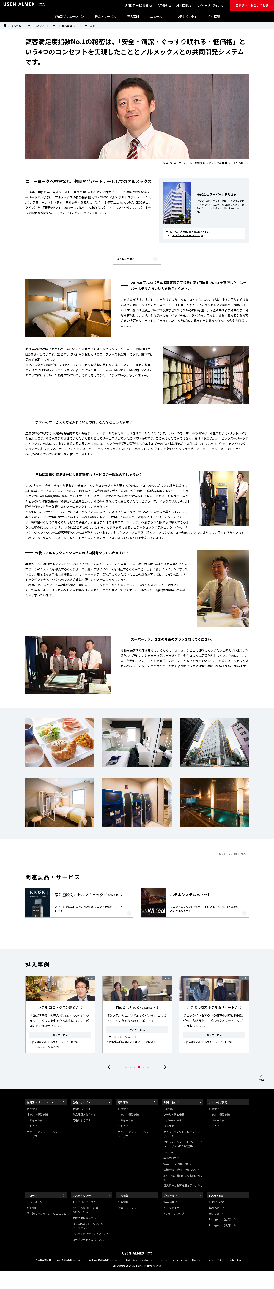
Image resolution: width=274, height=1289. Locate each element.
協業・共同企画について (177, 1164)
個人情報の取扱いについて (70, 1260)
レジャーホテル (36, 1120)
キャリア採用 (171, 1208)
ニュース (32, 1195)
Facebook (215, 1208)
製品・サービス (82, 1102)
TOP (262, 1080)
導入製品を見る (125, 259)
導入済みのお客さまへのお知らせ (46, 1213)
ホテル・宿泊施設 (35, 25)
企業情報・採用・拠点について (181, 1169)
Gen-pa (168, 1152)
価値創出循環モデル (84, 1218)
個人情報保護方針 (42, 1260)
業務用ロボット (172, 1158)
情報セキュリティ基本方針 (139, 1260)
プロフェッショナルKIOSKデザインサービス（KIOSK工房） (182, 1144)
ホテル (53, 25)
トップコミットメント (86, 1202)
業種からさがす (82, 1109)
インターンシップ (173, 1213)
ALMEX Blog (183, 5)
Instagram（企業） (221, 1219)
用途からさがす (82, 1120)
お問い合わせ (171, 1102)
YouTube (214, 1213)
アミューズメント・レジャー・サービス (45, 1134)
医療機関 (32, 1109)
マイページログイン (208, 5)
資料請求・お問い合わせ (252, 5)
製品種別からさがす (84, 1114)
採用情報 (162, 5)
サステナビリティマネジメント (91, 1234)
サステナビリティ (83, 1195)
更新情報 (32, 1208)
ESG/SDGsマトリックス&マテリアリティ (88, 1226)
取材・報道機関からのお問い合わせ (183, 1177)
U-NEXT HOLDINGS (136, 5)
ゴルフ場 (32, 1126)
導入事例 (16, 25)
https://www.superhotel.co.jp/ (187, 235)
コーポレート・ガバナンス (88, 1239)
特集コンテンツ (127, 1208)
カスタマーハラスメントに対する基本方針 (179, 1260)
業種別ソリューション (40, 1102)
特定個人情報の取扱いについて (104, 1260)
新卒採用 (168, 1202)
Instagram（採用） (221, 1225)
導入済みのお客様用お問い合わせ (183, 1185)
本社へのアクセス (215, 1260)
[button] (164, 1067)
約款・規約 (235, 1260)
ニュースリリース (37, 1202)
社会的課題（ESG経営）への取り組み (87, 1210)
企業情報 (123, 1202)
